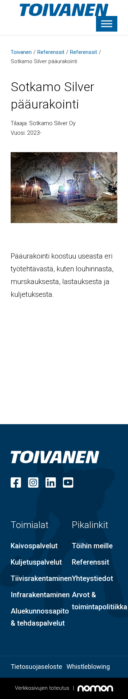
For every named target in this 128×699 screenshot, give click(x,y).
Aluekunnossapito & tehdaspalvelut (40, 617)
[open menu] (106, 24)
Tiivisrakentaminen (41, 578)
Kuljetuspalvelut (36, 562)
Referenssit (90, 562)
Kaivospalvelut (34, 546)
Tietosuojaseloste (36, 666)
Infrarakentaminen (40, 594)
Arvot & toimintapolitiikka (99, 600)
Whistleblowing (88, 666)
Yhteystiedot (92, 578)
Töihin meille (92, 546)
